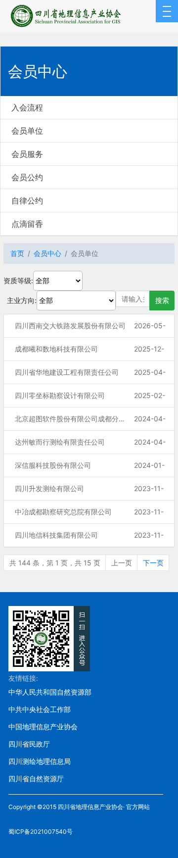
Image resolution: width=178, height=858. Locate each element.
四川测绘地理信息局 (39, 761)
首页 (17, 253)
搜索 (162, 300)
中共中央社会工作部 (39, 709)
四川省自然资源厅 (36, 778)
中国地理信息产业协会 (43, 726)
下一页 (153, 562)
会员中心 (47, 253)
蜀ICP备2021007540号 (40, 831)
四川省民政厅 (29, 744)
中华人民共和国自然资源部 (49, 692)
